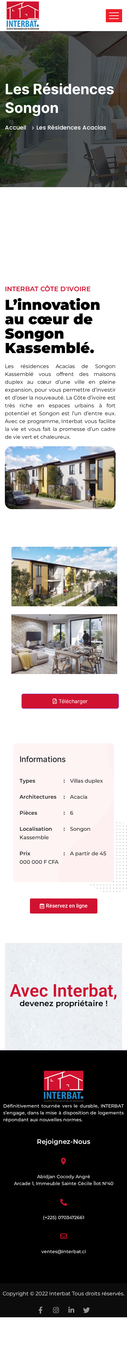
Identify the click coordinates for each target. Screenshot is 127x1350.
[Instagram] (56, 1310)
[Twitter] (86, 1310)
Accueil (17, 127)
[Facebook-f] (41, 1310)
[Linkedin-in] (71, 1310)
